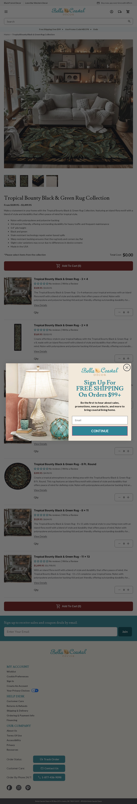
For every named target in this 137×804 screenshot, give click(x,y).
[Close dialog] (127, 367)
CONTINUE (100, 431)
